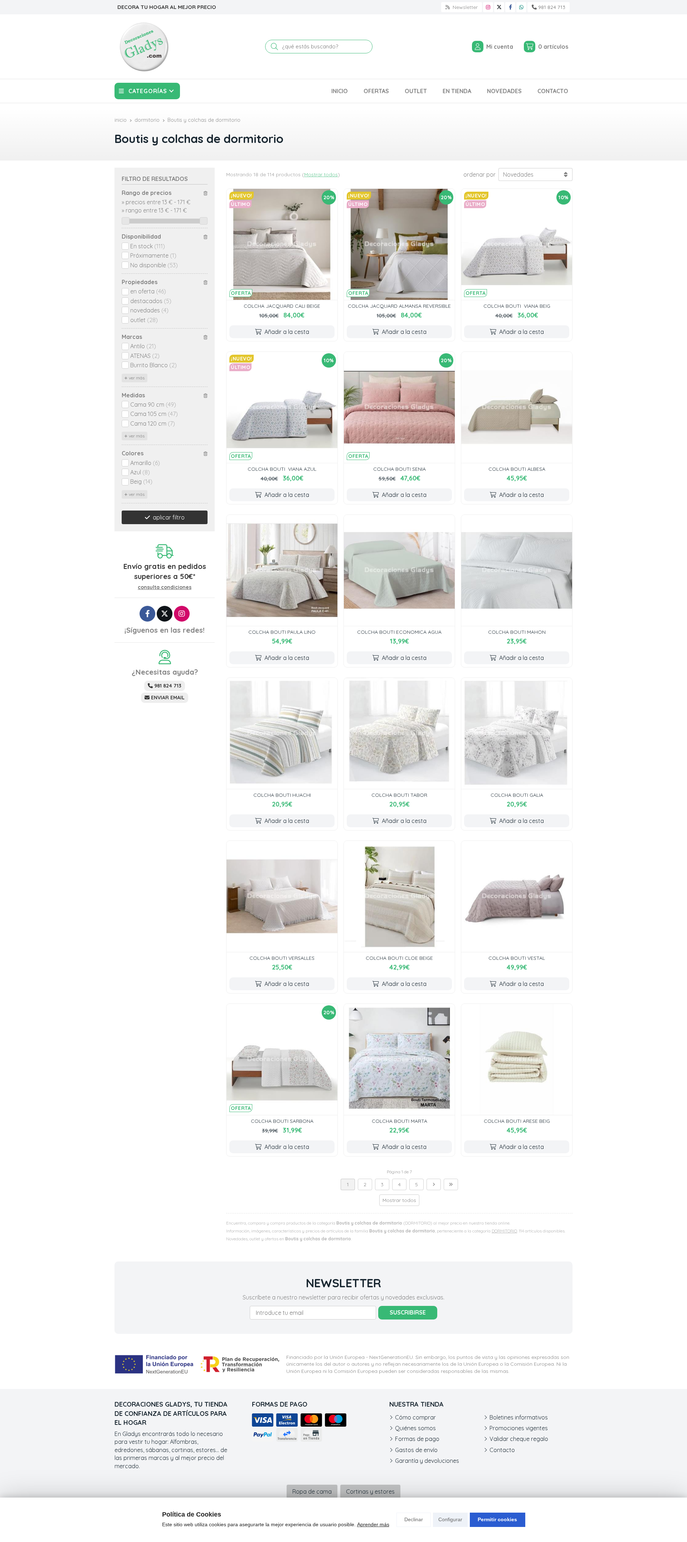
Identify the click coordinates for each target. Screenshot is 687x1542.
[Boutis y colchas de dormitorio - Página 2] (434, 1184)
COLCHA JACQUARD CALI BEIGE (282, 306)
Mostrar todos (321, 174)
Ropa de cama (312, 1491)
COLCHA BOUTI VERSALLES (282, 958)
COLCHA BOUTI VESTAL (516, 958)
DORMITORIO (504, 1231)
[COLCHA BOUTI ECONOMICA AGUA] (399, 570)
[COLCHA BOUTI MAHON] (516, 570)
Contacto (502, 1450)
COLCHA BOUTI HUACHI (282, 795)
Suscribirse (408, 1312)
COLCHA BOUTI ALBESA (516, 469)
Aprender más (373, 1524)
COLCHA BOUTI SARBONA (282, 1121)
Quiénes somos (415, 1428)
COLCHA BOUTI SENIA (399, 469)
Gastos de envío (416, 1450)
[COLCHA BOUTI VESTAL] (516, 896)
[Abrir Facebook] (510, 7)
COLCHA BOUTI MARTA (399, 1121)
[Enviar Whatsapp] (521, 7)
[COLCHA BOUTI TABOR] (399, 733)
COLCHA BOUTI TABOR (399, 795)
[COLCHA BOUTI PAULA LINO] (281, 570)
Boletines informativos (518, 1417)
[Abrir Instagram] (488, 7)
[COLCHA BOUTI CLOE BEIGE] (399, 896)
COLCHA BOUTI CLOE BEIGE (399, 958)
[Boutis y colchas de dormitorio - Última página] (451, 1184)
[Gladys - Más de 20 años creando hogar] (144, 46)
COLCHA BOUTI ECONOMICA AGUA (399, 632)
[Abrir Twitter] (499, 7)
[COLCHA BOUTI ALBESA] (516, 407)
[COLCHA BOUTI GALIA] (516, 733)
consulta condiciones (164, 587)
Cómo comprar (415, 1417)
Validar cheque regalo (518, 1438)
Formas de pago (417, 1438)
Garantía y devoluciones (427, 1460)
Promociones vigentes (518, 1428)
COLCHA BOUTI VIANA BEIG (516, 306)
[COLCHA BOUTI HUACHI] (281, 733)
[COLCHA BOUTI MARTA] (399, 1059)
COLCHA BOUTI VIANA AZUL (282, 469)
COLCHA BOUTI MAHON (517, 632)
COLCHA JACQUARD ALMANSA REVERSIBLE (399, 306)
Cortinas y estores (370, 1491)
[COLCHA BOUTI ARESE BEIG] (516, 1059)
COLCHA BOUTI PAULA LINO (282, 632)
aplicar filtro (169, 517)
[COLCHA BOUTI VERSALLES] (281, 896)
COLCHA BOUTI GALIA (517, 795)
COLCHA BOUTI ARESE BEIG (517, 1121)
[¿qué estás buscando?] (318, 46)
